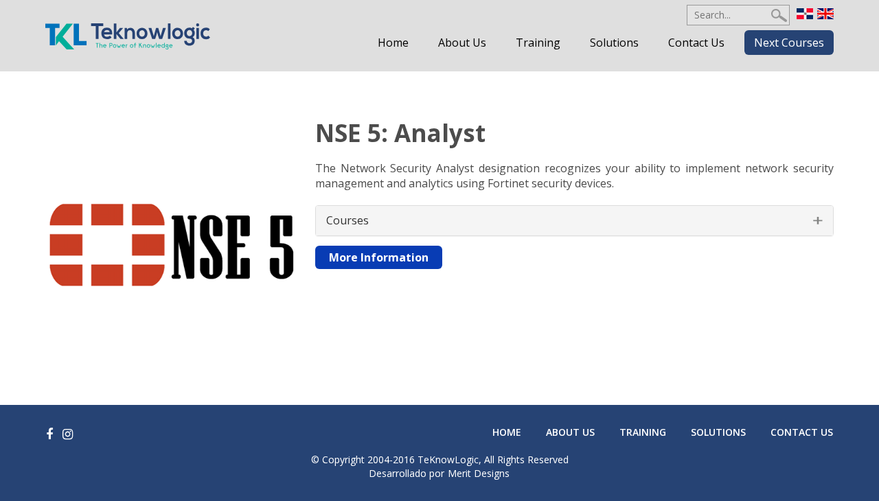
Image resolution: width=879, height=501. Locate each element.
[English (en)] (825, 12)
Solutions (614, 42)
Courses (347, 220)
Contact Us (696, 42)
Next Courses (789, 42)
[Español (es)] (805, 12)
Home (393, 42)
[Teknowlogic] (127, 35)
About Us (462, 42)
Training (538, 42)
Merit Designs (479, 473)
